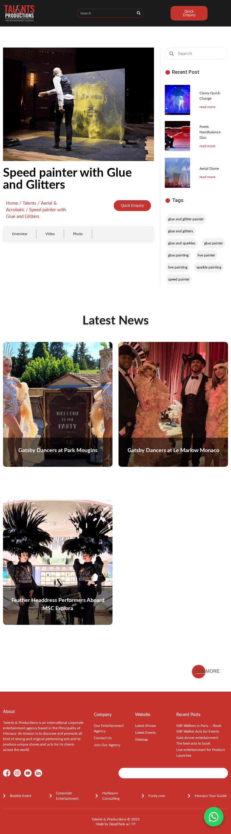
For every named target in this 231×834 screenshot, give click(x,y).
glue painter (213, 243)
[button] (223, 13)
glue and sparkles (181, 243)
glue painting (178, 255)
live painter (206, 255)
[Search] (138, 13)
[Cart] (157, 14)
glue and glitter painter (186, 219)
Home (12, 203)
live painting (177, 267)
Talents (29, 203)
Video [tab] (50, 234)
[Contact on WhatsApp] (213, 816)
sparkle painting (208, 267)
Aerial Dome (209, 168)
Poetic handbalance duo (209, 132)
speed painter (178, 279)
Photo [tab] (78, 234)
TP (133, 824)
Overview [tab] (19, 234)
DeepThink (117, 824)
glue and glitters (180, 231)
